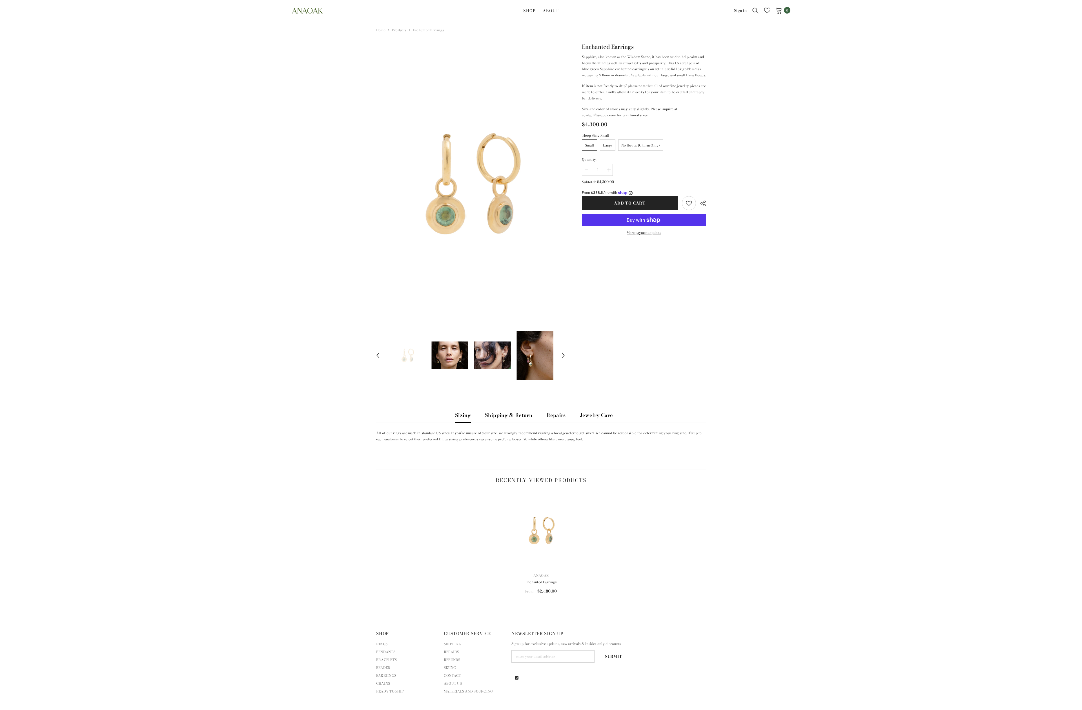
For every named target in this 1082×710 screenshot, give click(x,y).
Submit (613, 656)
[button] (378, 355)
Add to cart (630, 203)
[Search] (755, 10)
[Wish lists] (767, 10)
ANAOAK (541, 575)
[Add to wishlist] (689, 203)
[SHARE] (701, 203)
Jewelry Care (596, 415)
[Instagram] (516, 678)
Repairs (556, 415)
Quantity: (589, 159)
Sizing (463, 415)
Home (380, 30)
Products (399, 30)
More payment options (644, 232)
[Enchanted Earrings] (541, 530)
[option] (470, 182)
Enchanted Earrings (541, 582)
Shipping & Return (508, 415)
